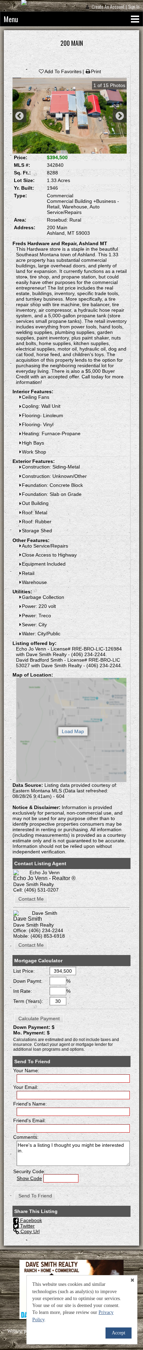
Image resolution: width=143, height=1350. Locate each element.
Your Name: (26, 1070)
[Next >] (120, 115)
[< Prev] (19, 115)
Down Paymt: (27, 981)
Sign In (134, 6)
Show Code (29, 1178)
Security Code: (29, 1171)
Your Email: (25, 1087)
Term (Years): (28, 1001)
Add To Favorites (63, 71)
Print (96, 71)
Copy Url (29, 1231)
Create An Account (108, 6)
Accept (118, 1332)
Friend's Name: (30, 1104)
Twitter (27, 1226)
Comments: (26, 1137)
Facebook (30, 1220)
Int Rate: (22, 991)
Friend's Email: (29, 1120)
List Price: (24, 971)
